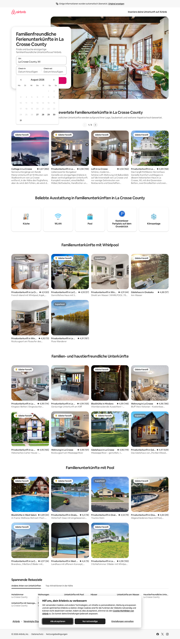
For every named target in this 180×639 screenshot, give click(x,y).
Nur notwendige (90, 621)
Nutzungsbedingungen (56, 634)
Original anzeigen (116, 3)
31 (21, 120)
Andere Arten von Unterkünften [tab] (26, 585)
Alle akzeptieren (57, 621)
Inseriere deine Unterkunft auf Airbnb (147, 11)
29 (48, 114)
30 (54, 114)
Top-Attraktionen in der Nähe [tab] (59, 585)
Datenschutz (37, 634)
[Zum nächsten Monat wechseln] (54, 80)
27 (37, 114)
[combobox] (41, 61)
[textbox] (28, 71)
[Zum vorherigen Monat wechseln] (21, 80)
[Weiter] (95, 125)
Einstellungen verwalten (122, 621)
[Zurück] (85, 125)
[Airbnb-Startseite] (18, 11)
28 (43, 114)
